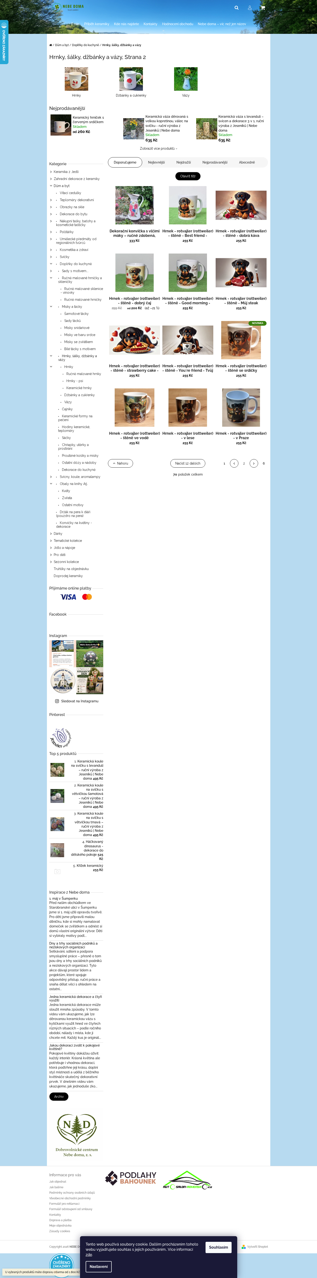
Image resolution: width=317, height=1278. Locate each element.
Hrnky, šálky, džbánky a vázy (77, 358)
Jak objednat (57, 1181)
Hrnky (68, 367)
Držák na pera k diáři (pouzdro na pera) (73, 514)
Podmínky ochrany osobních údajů (72, 1192)
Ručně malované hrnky (83, 374)
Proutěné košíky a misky (80, 455)
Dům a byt (61, 186)
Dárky (58, 533)
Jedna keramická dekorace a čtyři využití (75, 998)
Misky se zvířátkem (78, 342)
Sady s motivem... (74, 271)
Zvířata (66, 498)
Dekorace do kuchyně (78, 470)
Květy (65, 491)
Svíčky (64, 257)
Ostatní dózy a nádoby (78, 463)
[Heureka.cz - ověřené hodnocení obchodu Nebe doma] (61, 1265)
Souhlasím (218, 1247)
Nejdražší (183, 162)
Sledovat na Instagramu (79, 701)
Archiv (59, 1096)
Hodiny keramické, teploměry (74, 429)
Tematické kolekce (68, 541)
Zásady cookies (59, 1231)
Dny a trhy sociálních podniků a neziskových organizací (73, 945)
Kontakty (55, 1214)
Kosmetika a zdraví (73, 250)
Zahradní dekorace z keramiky (77, 179)
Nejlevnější (156, 162)
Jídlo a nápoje (64, 548)
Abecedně (247, 162)
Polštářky (66, 232)
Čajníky (67, 409)
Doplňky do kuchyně (75, 264)
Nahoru (122, 463)
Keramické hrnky (78, 388)
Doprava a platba (60, 1220)
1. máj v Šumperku (63, 898)
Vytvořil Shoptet (257, 1246)
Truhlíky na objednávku (71, 569)
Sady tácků (72, 321)
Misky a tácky (71, 307)
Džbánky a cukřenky (79, 395)
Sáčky (66, 438)
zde (89, 1254)
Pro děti (59, 555)
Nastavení (99, 1266)
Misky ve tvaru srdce (79, 335)
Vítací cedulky (70, 193)
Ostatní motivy (72, 505)
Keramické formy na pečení (75, 418)
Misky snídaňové (76, 328)
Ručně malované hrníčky (82, 299)
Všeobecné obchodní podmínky (70, 1198)
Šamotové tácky (76, 314)
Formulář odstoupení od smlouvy (70, 1209)
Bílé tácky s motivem (79, 349)
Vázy (67, 402)
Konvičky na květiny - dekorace (74, 524)
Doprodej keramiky (68, 576)
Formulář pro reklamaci (64, 1203)
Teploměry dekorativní (76, 200)
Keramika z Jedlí (66, 172)
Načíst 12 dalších (187, 463)
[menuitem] (75, 24)
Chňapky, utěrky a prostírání (73, 446)
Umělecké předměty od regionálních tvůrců (76, 241)
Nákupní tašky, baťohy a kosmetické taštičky (75, 223)
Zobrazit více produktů (157, 148)
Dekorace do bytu (73, 214)
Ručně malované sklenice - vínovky (82, 290)
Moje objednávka (60, 1225)
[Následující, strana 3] (254, 463)
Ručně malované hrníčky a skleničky (80, 280)
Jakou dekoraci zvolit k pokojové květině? (74, 1047)
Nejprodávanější (214, 162)
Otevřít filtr (188, 176)
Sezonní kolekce (66, 562)
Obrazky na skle (71, 207)
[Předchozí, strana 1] (234, 463)
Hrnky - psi (74, 381)
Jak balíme (56, 1187)
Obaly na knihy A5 (73, 484)
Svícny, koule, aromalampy (79, 477)
